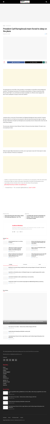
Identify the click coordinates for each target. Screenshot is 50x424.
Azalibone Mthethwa (17, 225)
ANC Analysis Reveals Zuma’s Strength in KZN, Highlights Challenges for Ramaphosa (38, 255)
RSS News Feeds (6, 381)
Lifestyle (5, 373)
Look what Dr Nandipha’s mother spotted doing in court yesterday (21, 276)
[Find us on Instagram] (10, 360)
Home (4, 25)
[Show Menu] (3, 2)
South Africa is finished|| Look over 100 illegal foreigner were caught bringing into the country (27, 272)
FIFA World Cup (5, 378)
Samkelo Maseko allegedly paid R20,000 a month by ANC (19, 331)
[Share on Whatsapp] (44, 62)
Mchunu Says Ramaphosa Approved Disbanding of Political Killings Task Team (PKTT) (38, 242)
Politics (4, 370)
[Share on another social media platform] (46, 62)
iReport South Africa (6, 420)
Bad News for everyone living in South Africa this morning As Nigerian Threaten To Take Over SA (27, 267)
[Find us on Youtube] (13, 360)
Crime (4, 375)
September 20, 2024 (12, 257)
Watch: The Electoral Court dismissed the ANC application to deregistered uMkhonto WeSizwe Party (16, 255)
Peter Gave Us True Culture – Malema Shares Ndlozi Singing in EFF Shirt (22, 326)
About (9, 417)
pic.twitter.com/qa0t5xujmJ (20, 184)
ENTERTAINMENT (6, 372)
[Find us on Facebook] (4, 360)
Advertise (5, 385)
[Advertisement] (25, 77)
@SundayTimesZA (8, 184)
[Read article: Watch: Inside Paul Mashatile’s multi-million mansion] (28, 249)
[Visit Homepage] (25, 2)
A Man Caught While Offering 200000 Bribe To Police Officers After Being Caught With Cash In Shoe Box (23, 321)
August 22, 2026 (11, 328)
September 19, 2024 (12, 251)
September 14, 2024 (6, 33)
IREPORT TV (5, 380)
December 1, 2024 (35, 257)
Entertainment (8, 25)
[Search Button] (46, 2)
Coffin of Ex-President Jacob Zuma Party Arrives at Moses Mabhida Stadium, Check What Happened (15, 248)
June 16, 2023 (32, 187)
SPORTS (5, 376)
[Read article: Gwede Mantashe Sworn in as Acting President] (5, 242)
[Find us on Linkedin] (16, 360)
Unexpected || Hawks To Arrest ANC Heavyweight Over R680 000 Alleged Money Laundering (26, 281)
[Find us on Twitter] (7, 360)
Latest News (5, 368)
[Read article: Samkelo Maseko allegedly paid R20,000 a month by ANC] (5, 332)
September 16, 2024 (35, 250)
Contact (4, 383)
